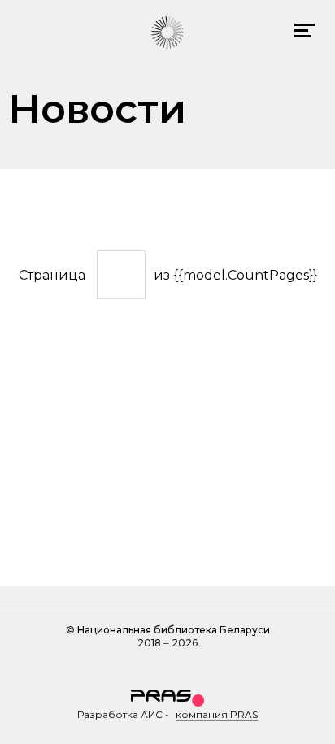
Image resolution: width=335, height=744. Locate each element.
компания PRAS (217, 714)
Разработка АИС (120, 714)
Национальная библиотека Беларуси (173, 630)
